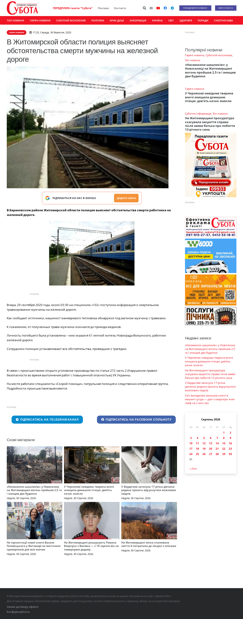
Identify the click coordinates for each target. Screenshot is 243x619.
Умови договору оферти (22, 606)
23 (230, 448)
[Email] (151, 8)
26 (204, 454)
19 (204, 448)
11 (197, 443)
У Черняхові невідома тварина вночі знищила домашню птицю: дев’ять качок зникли (89, 490)
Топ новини (192, 60)
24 (190, 454)
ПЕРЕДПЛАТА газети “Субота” (73, 8)
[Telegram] (172, 8)
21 (217, 448)
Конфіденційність (18, 611)
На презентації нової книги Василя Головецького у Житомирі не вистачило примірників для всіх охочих (33, 546)
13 (210, 443)
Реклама (103, 8)
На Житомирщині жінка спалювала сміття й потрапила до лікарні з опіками (148, 544)
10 (190, 443)
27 (210, 454)
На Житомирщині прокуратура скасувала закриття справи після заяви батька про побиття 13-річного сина (210, 124)
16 (230, 443)
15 (223, 443)
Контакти (120, 8)
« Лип (193, 468)
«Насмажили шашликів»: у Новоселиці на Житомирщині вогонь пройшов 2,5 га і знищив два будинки (34, 490)
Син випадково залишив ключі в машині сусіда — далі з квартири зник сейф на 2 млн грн (210, 399)
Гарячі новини (194, 55)
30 (230, 454)
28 (217, 454)
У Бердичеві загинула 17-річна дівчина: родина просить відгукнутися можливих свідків (148, 490)
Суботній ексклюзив (219, 55)
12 (204, 443)
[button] (144, 8)
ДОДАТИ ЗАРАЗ (126, 198)
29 (223, 454)
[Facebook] (165, 8)
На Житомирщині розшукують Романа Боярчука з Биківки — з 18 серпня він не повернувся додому (91, 546)
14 (217, 443)
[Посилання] (22, 8)
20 (210, 448)
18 (197, 448)
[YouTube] (158, 8)
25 (197, 454)
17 (190, 448)
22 (223, 448)
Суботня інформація (198, 113)
